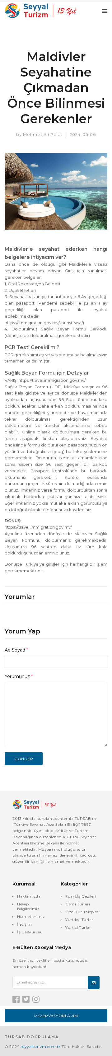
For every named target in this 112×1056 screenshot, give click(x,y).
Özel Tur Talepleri (82, 911)
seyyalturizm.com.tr (41, 1046)
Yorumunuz (19, 676)
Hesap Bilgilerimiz (28, 906)
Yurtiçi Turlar (78, 927)
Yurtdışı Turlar (79, 919)
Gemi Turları (77, 904)
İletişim (24, 924)
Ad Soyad (16, 650)
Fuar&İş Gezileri (80, 896)
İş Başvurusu (30, 932)
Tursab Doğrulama (32, 1037)
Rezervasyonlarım (56, 1015)
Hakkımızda (28, 896)
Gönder (23, 758)
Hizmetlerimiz (31, 916)
